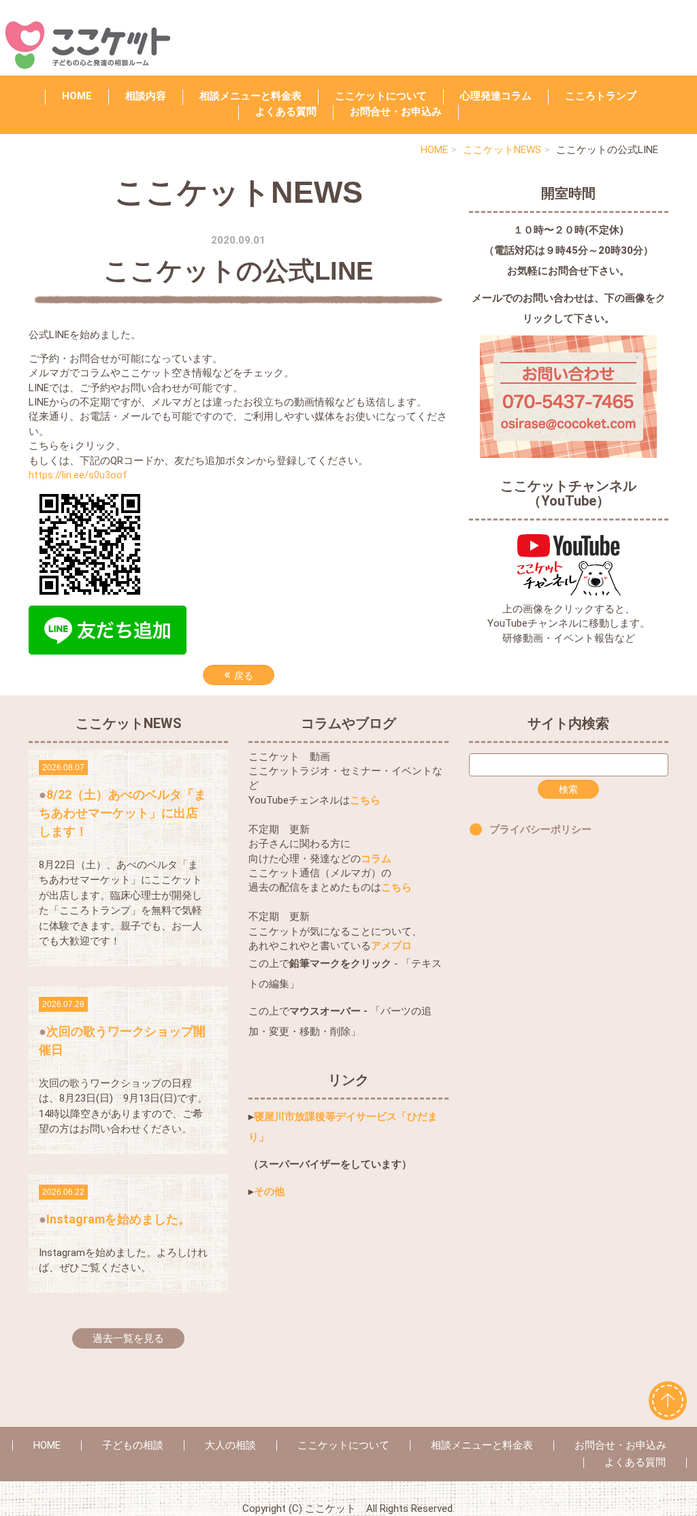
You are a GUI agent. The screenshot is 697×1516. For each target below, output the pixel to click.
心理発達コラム (496, 96)
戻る (238, 674)
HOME (77, 96)
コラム (376, 859)
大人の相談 (230, 1445)
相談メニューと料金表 (250, 96)
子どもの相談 (132, 1445)
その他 (269, 1191)
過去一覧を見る (128, 1338)
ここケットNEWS (502, 150)
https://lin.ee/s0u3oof (78, 475)
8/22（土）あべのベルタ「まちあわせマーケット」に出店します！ (122, 812)
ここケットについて (381, 96)
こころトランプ (600, 96)
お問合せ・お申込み (620, 1445)
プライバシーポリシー (540, 829)
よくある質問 (286, 111)
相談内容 (145, 96)
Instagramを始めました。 (118, 1219)
